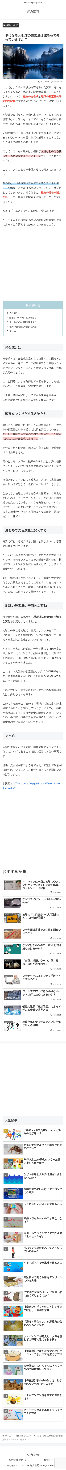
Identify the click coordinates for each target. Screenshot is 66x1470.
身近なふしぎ (12, 25)
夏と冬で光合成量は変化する (23, 322)
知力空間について (18, 1460)
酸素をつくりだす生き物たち (23, 317)
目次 (28, 305)
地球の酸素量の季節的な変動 (23, 326)
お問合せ (48, 1460)
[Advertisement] (33, 264)
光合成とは (14, 313)
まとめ (12, 331)
